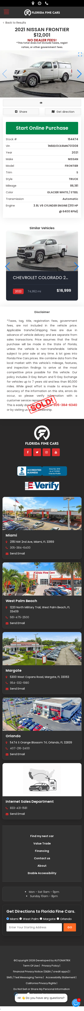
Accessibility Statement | (61, 977)
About (42, 866)
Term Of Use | (31, 966)
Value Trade (42, 843)
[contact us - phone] (47, 3)
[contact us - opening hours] (40, 3)
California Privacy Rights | (41, 983)
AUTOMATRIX (62, 960)
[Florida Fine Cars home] (42, 437)
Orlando (13, 735)
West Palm (31, 919)
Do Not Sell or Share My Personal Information (41, 989)
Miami (11, 535)
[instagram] (47, 452)
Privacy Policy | (51, 966)
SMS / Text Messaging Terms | (25, 977)
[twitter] (37, 452)
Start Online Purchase (42, 128)
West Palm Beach (21, 600)
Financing (42, 851)
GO (69, 927)
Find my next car (42, 836)
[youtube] (56, 452)
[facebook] (28, 452)
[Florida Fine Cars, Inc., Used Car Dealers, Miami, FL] (42, 472)
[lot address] (34, 3)
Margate (13, 670)
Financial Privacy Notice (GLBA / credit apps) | (41, 971)
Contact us (42, 858)
